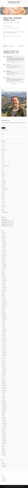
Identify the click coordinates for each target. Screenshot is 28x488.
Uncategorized (17, 22)
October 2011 (4, 370)
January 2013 (4, 348)
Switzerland (3, 202)
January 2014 (4, 337)
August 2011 (4, 373)
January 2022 (4, 252)
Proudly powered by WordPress (9, 486)
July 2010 (3, 393)
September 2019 (4, 267)
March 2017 (3, 297)
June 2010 (3, 395)
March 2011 (3, 380)
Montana (3, 179)
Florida (3, 154)
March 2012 (3, 365)
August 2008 (4, 428)
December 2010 (4, 385)
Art (2, 144)
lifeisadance (9, 71)
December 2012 (4, 350)
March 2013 (3, 345)
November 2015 (4, 317)
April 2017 (3, 295)
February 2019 (4, 275)
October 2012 (4, 353)
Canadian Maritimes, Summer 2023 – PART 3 (7, 222)
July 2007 (3, 445)
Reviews (3, 192)
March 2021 (3, 257)
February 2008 (4, 435)
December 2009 (4, 405)
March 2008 (3, 433)
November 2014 (4, 330)
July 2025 (3, 234)
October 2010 (4, 388)
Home (3, 169)
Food (3, 157)
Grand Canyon (4, 164)
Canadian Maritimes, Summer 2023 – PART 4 (7, 220)
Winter (3, 209)
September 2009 (4, 410)
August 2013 (4, 342)
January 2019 (4, 277)
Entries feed (3, 463)
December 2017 (4, 287)
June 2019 (3, 270)
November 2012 (4, 352)
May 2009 (3, 415)
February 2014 (4, 335)
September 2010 (4, 390)
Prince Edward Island (5, 189)
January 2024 (4, 237)
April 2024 (3, 235)
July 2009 (3, 413)
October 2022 (4, 242)
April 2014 (3, 332)
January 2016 (4, 315)
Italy (2, 172)
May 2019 (3, 272)
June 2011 (3, 375)
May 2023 (3, 239)
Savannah (3, 194)
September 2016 (4, 305)
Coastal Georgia (4, 149)
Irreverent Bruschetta (4, 219)
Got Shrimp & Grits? (14, 2)
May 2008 (3, 430)
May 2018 (3, 282)
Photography (4, 187)
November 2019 (4, 265)
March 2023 (3, 240)
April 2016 (3, 310)
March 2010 (3, 400)
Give (2, 162)
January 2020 (4, 262)
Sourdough (3, 197)
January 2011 (4, 383)
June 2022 (3, 249)
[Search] (26, 6)
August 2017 (4, 292)
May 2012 (3, 362)
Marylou (12, 22)
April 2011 (3, 378)
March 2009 (3, 418)
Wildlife (3, 207)
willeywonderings (9, 56)
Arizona (3, 142)
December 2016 (4, 300)
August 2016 (4, 307)
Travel (3, 204)
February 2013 (4, 347)
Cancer (3, 147)
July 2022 (3, 247)
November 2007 (4, 440)
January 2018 (4, 285)
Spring (3, 199)
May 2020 (3, 260)
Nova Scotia (3, 184)
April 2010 (3, 398)
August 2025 (4, 232)
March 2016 (3, 312)
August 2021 (4, 255)
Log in (3, 475)
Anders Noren (21, 486)
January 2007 (4, 455)
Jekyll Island (3, 174)
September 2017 (4, 290)
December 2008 (4, 423)
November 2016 (4, 302)
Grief (3, 167)
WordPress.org (4, 480)
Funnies (3, 159)
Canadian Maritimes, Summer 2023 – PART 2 (7, 224)
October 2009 (4, 408)
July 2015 (3, 320)
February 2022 (4, 250)
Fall (2, 152)
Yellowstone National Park (5, 212)
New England (4, 182)
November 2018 (4, 280)
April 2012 (3, 363)
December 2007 (4, 438)
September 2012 (4, 355)
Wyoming (3, 210)
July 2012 (3, 358)
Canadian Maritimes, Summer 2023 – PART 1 (7, 225)
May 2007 (3, 448)
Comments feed (4, 465)
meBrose (8, 77)
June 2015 (3, 322)
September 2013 (4, 340)
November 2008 (4, 425)
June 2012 (3, 360)
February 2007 (4, 453)
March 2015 (3, 327)
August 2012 (4, 357)
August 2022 (4, 245)
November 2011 (4, 368)
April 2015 (3, 325)
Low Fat (3, 177)
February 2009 (4, 420)
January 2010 (4, 403)
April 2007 (3, 450)
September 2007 (4, 443)
